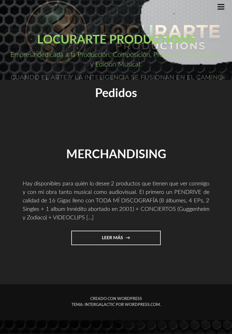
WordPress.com (142, 305)
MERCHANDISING (116, 154)
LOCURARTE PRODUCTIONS (116, 40)
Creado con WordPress (116, 299)
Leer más (120, 240)
